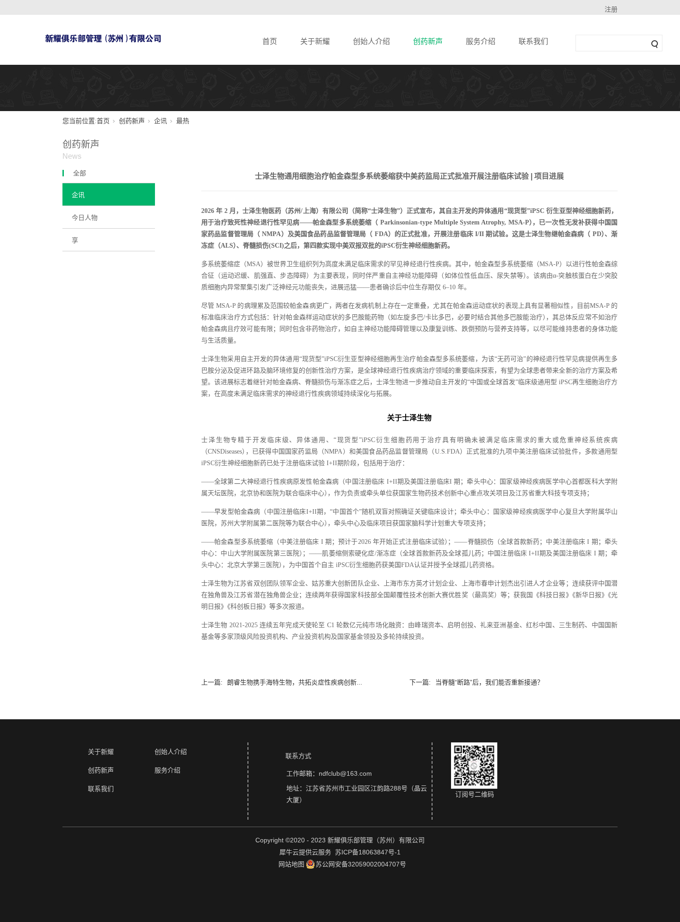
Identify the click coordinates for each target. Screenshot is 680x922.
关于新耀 (315, 41)
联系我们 (533, 41)
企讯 (160, 121)
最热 (182, 121)
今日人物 (85, 217)
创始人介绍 (371, 41)
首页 (269, 41)
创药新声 (428, 41)
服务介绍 (480, 41)
